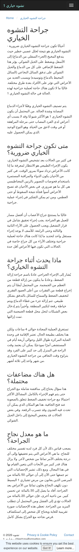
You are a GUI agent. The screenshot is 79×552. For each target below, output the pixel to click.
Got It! (47, 548)
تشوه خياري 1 (13, 5)
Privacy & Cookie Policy (42, 535)
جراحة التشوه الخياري (33, 18)
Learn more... (65, 548)
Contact (69, 535)
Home (10, 18)
